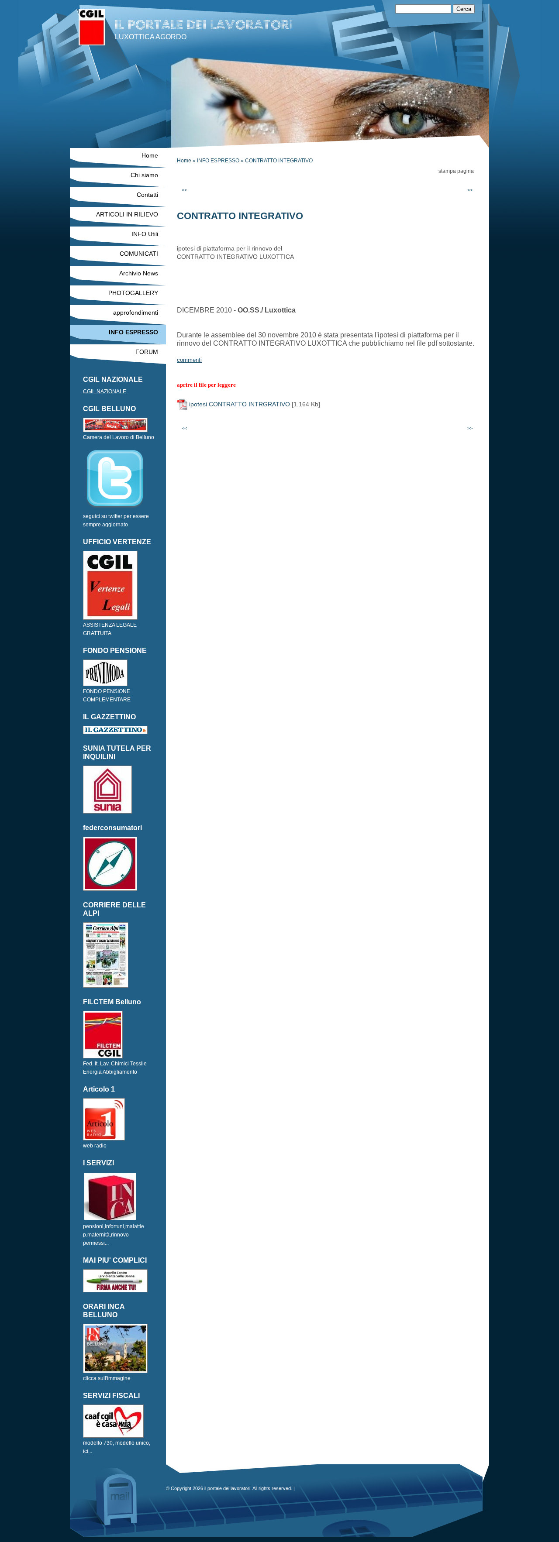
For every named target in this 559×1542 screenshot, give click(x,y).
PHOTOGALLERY (133, 292)
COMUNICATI (139, 253)
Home (184, 161)
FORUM (146, 351)
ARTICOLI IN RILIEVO (127, 214)
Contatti (147, 194)
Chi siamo (144, 175)
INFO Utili (144, 233)
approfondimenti (135, 312)
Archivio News (138, 273)
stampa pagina (456, 171)
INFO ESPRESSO (218, 161)
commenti (189, 360)
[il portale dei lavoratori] (92, 27)
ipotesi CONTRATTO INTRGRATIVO (239, 404)
